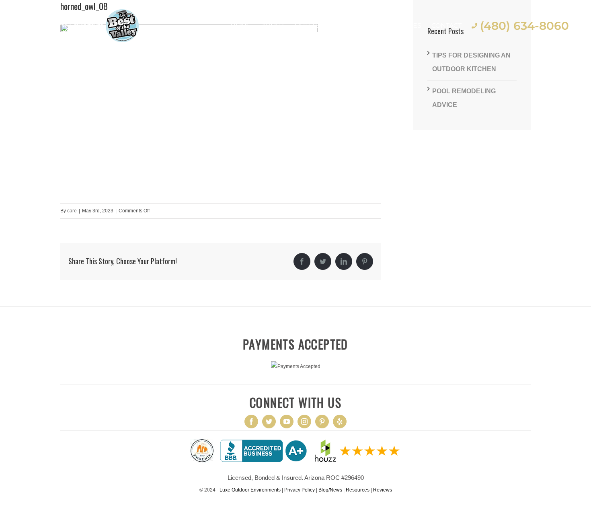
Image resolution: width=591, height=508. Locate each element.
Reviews (382, 490)
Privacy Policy (299, 490)
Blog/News (330, 490)
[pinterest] (322, 421)
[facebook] (251, 421)
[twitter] (269, 421)
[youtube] (286, 421)
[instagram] (304, 421)
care (72, 211)
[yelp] (340, 421)
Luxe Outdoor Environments (250, 490)
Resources (357, 490)
